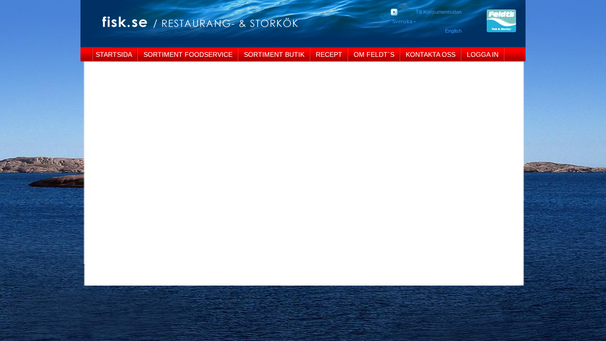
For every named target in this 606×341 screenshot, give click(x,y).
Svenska (402, 21)
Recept (329, 54)
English (453, 31)
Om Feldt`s (374, 54)
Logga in (483, 54)
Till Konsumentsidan (439, 12)
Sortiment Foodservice (187, 54)
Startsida (114, 54)
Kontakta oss (430, 54)
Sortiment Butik (274, 54)
